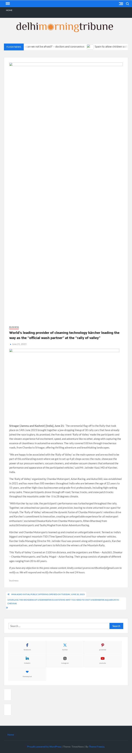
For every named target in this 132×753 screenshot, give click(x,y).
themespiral (27, 676)
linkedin (27, 663)
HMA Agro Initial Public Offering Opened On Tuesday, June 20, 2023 (48, 594)
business (13, 580)
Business (14, 327)
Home (9, 10)
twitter (65, 650)
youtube (102, 663)
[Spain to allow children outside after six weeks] (85, 46)
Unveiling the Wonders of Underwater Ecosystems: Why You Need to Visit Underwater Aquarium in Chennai (63, 602)
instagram (65, 663)
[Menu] (7, 3)
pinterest (102, 650)
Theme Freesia (96, 746)
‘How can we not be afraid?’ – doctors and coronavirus (46, 46)
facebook (27, 650)
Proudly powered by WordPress (44, 746)
